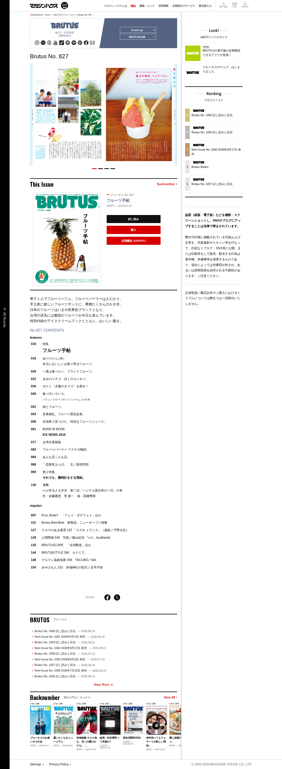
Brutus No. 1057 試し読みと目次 (65, 665)
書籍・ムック (147, 5)
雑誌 (133, 5)
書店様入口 (205, 5)
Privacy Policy (59, 764)
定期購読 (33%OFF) (133, 240)
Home (47, 15)
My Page (223, 3)
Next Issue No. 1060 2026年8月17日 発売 (70, 648)
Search (245, 3)
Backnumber (166, 184)
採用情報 (163, 5)
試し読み (133, 219)
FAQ (234, 3)
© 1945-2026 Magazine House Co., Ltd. (221, 764)
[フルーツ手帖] (67, 239)
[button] (94, 168)
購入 (133, 229)
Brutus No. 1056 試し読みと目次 (65, 676)
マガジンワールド (49, 5)
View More (101, 685)
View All (169, 697)
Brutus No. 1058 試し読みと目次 (65, 653)
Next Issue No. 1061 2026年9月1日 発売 (70, 636)
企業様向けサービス (183, 5)
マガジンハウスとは (115, 5)
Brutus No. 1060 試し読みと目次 (65, 631)
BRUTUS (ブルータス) (64, 15)
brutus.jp (137, 30)
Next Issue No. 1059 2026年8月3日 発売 (70, 659)
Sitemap (35, 764)
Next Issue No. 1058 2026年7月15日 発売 (70, 670)
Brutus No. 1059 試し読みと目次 (65, 642)
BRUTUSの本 (137, 36)
